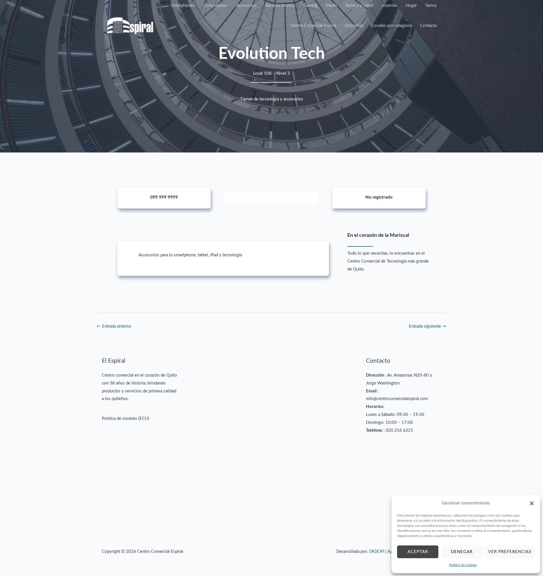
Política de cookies (463, 565)
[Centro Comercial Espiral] (130, 25)
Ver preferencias (509, 552)
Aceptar (418, 552)
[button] (532, 503)
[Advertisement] (271, 441)
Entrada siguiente (427, 326)
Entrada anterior (114, 326)
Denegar (462, 552)
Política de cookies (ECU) (125, 418)
